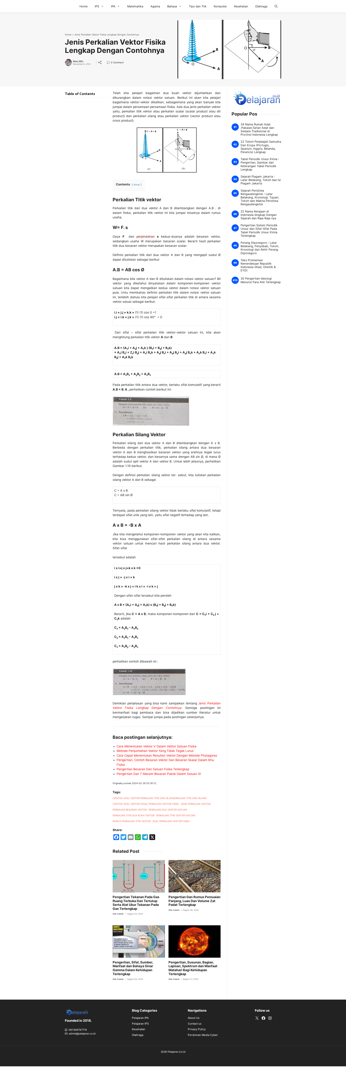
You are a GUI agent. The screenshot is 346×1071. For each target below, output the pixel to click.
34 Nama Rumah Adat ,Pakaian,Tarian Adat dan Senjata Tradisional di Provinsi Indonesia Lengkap (259, 130)
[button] (276, 6)
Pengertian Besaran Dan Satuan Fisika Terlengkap (153, 769)
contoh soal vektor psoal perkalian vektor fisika (146, 803)
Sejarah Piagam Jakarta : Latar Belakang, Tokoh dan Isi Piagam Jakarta (261, 180)
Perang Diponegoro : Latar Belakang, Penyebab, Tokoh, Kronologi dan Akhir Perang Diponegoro (260, 248)
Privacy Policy (197, 1029)
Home (83, 6)
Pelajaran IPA (140, 1018)
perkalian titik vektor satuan (175, 815)
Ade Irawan (118, 914)
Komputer (220, 6)
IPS (97, 6)
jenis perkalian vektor (195, 803)
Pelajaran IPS (140, 1023)
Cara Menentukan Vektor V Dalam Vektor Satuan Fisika (156, 746)
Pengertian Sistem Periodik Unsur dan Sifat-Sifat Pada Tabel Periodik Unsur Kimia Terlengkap (259, 231)
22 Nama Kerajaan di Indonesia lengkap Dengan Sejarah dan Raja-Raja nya (259, 215)
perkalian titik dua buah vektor (133, 815)
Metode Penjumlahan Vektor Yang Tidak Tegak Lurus (155, 751)
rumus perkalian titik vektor (132, 821)
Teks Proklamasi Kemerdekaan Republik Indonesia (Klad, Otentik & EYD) (258, 265)
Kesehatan (241, 6)
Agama (155, 6)
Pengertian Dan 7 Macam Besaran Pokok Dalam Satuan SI (159, 774)
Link (109, 63)
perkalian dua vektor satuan (167, 809)
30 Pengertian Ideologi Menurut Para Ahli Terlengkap (261, 280)
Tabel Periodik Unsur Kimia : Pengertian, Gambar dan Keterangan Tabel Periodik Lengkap (260, 164)
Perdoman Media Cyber (203, 1035)
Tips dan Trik (198, 6)
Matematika (135, 6)
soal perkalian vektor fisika (171, 821)
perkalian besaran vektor (130, 809)
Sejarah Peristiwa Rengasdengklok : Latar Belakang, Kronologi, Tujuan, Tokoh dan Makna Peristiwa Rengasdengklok (260, 197)
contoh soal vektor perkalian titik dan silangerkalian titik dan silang (160, 798)
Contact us (194, 1023)
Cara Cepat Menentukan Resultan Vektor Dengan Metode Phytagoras (167, 755)
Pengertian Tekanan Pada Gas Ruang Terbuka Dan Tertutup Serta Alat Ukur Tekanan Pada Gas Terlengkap (136, 903)
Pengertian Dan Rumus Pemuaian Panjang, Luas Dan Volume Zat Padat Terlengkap (194, 901)
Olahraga (261, 6)
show (137, 184)
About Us (193, 1018)
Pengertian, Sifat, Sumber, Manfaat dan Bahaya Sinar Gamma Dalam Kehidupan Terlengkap (133, 968)
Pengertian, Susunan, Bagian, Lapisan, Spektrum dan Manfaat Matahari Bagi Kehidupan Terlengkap (192, 968)
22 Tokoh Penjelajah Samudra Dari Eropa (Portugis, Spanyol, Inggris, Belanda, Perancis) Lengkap (261, 147)
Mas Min (78, 61)
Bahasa (172, 6)
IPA (113, 6)
